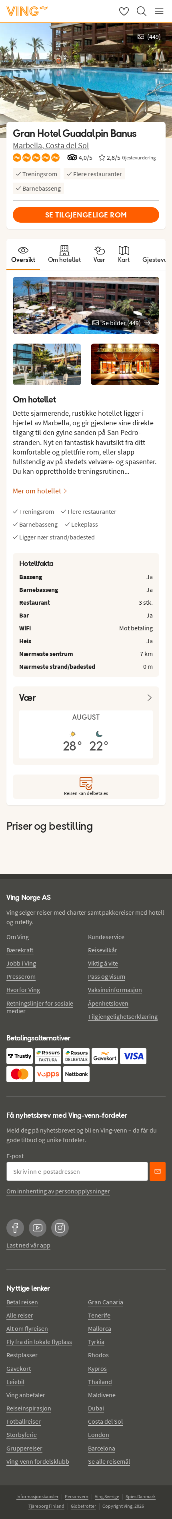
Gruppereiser (24, 1448)
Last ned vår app (28, 1245)
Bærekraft (20, 950)
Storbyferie (21, 1434)
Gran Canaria (105, 1302)
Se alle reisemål (109, 1461)
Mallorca (99, 1328)
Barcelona (101, 1448)
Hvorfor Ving (23, 990)
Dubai (96, 1408)
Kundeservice (106, 937)
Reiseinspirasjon (28, 1408)
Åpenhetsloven (108, 1003)
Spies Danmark (141, 1496)
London (98, 1434)
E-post (15, 1156)
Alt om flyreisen (27, 1328)
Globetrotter (83, 1506)
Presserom (21, 976)
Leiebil (15, 1382)
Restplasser (22, 1355)
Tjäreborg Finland (46, 1506)
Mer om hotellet (37, 490)
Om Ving (17, 937)
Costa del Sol (67, 145)
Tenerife (99, 1315)
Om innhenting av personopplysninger (58, 1191)
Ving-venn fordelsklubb (37, 1461)
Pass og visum (106, 976)
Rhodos (98, 1355)
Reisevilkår (102, 950)
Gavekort (18, 1368)
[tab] (23, 254)
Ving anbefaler (25, 1395)
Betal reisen (22, 1302)
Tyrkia (96, 1342)
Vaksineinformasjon (115, 990)
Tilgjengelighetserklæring (123, 1016)
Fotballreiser (23, 1421)
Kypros (97, 1368)
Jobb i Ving (21, 963)
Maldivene (102, 1395)
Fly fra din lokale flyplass (39, 1342)
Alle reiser (19, 1315)
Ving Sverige (107, 1496)
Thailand (100, 1382)
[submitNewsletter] (158, 1171)
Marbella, (29, 145)
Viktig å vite (103, 963)
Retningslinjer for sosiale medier (39, 1007)
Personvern (76, 1496)
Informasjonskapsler (37, 1496)
